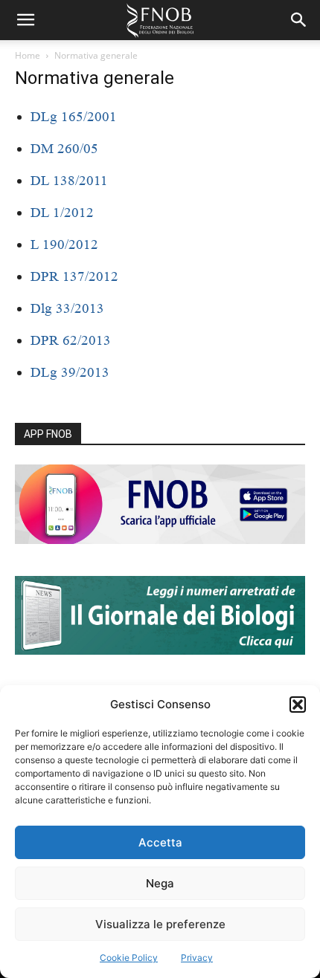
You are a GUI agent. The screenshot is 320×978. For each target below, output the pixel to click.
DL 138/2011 (69, 180)
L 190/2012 (64, 244)
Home (27, 55)
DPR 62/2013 (71, 340)
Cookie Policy (129, 957)
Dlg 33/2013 (67, 308)
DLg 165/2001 (74, 116)
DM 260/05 (64, 148)
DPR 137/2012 (74, 276)
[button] (297, 704)
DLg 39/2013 (70, 372)
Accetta (160, 842)
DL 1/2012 (62, 212)
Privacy (197, 957)
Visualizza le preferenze (160, 924)
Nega (160, 883)
